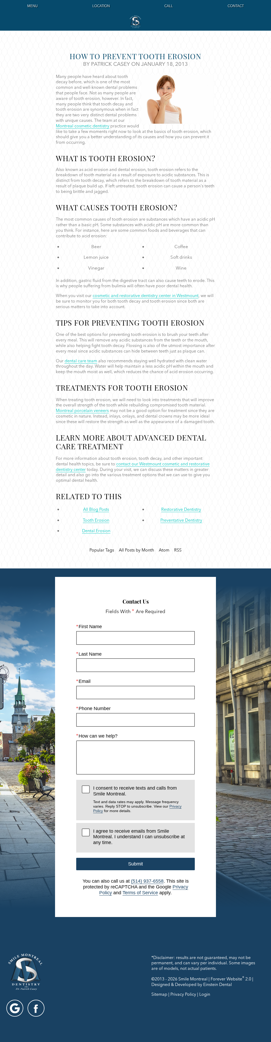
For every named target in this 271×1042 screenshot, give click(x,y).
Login (204, 994)
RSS (178, 550)
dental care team (81, 360)
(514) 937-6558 (147, 881)
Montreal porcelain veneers (82, 410)
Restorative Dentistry (181, 509)
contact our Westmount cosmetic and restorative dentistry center (133, 466)
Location (101, 6)
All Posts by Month (136, 550)
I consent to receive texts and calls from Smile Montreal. (137, 799)
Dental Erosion (96, 530)
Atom (164, 550)
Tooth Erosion (96, 520)
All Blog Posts (96, 509)
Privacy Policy (183, 994)
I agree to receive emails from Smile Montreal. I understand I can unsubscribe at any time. (139, 836)
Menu (32, 6)
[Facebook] (36, 1008)
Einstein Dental (217, 984)
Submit (135, 864)
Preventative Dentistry (181, 520)
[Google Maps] (14, 1008)
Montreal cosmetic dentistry (82, 125)
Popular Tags (101, 550)
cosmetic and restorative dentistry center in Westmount (145, 295)
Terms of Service (140, 892)
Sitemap (159, 994)
